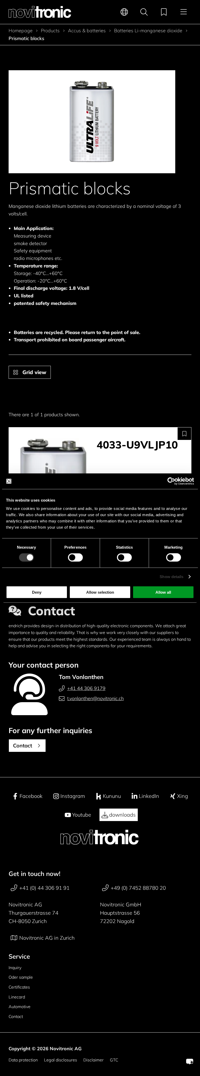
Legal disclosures (60, 1059)
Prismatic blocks (26, 38)
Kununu (112, 796)
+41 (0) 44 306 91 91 (44, 888)
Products (50, 30)
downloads (122, 814)
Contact (16, 1016)
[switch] (75, 557)
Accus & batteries (87, 30)
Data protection (23, 1059)
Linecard (17, 997)
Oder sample (21, 977)
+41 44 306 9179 (86, 688)
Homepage (21, 30)
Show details (171, 576)
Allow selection (100, 592)
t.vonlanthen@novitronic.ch (95, 698)
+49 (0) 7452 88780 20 (138, 888)
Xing (182, 796)
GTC (114, 1059)
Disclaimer (93, 1059)
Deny (36, 592)
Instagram (72, 796)
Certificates (19, 987)
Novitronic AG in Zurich (47, 937)
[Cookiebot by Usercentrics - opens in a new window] (171, 481)
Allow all (163, 592)
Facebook (31, 796)
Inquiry (15, 967)
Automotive (19, 1006)
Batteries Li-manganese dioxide (148, 30)
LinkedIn (149, 796)
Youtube (81, 814)
